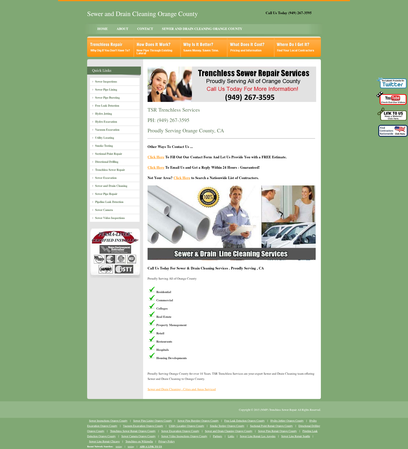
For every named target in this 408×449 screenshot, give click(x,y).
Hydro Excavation (106, 122)
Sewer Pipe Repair (106, 194)
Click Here (156, 156)
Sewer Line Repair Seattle (295, 436)
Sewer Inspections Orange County (108, 420)
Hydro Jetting (103, 114)
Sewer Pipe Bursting (107, 98)
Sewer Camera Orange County (138, 436)
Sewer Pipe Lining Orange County (152, 420)
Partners (217, 436)
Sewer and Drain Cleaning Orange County (228, 431)
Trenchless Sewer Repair (110, 170)
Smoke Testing (104, 146)
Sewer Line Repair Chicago (104, 441)
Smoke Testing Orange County (227, 426)
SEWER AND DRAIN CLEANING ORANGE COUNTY (202, 28)
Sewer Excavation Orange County (180, 431)
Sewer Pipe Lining (106, 90)
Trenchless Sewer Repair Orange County (133, 431)
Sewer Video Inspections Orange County (184, 436)
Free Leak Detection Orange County (244, 420)
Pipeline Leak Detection (109, 202)
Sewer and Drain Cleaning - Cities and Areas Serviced (182, 389)
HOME (102, 28)
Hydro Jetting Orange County (287, 420)
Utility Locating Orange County (186, 426)
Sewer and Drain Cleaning (111, 186)
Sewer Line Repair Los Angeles (258, 436)
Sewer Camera (104, 210)
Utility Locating (104, 138)
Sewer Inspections (106, 82)
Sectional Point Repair (108, 154)
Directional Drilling (106, 162)
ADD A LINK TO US (151, 446)
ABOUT (122, 28)
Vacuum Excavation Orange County (143, 426)
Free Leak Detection (107, 106)
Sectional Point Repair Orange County (271, 426)
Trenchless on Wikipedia (139, 441)
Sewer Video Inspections (110, 218)
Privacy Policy (166, 441)
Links (231, 436)
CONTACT (145, 28)
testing (119, 446)
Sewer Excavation (106, 178)
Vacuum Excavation (107, 130)
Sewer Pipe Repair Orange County (277, 431)
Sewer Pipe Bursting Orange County (198, 420)
